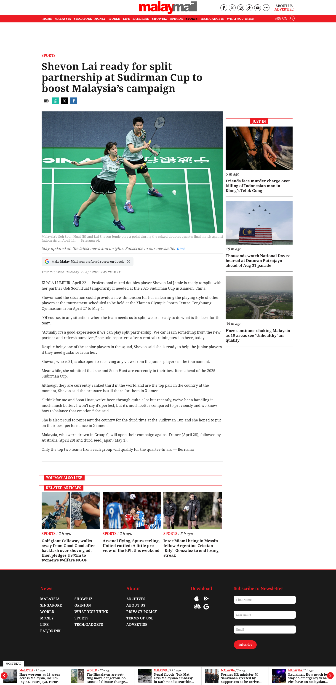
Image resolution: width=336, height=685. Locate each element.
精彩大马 (281, 18)
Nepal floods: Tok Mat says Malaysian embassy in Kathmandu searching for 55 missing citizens (173, 678)
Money (47, 618)
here (181, 248)
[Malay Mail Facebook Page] (224, 8)
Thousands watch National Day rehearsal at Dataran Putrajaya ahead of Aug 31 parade (259, 261)
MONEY (100, 18)
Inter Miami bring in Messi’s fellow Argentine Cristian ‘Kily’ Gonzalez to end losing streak (191, 548)
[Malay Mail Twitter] (232, 8)
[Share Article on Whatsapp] (55, 103)
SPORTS (191, 18)
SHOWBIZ (159, 18)
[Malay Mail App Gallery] (197, 610)
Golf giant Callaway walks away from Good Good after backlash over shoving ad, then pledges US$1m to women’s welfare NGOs (68, 550)
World (92, 670)
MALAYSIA (63, 18)
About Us (284, 6)
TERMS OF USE (139, 618)
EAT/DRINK (141, 18)
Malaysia (26, 670)
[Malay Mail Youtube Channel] (257, 8)
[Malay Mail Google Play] (206, 602)
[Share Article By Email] (46, 103)
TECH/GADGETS (212, 18)
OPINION (176, 18)
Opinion (83, 605)
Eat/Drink (50, 631)
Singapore (51, 605)
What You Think (240, 18)
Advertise (284, 9)
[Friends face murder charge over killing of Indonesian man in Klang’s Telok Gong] (259, 148)
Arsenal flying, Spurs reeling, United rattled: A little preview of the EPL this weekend (131, 546)
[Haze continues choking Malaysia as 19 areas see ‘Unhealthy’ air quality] (259, 297)
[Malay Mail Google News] (206, 610)
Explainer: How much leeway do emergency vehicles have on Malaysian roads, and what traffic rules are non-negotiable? (309, 678)
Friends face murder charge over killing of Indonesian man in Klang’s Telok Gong (258, 186)
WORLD (114, 18)
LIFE (126, 18)
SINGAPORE (83, 18)
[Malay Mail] (168, 13)
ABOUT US (135, 605)
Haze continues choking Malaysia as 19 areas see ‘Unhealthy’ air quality (258, 335)
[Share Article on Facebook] (73, 103)
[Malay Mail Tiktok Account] (249, 8)
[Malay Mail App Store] (196, 602)
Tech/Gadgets (89, 625)
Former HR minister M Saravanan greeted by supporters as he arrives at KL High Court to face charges (240, 678)
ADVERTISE (136, 625)
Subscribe (245, 644)
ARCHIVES (135, 599)
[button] (128, 261)
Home (47, 18)
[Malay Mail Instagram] (241, 8)
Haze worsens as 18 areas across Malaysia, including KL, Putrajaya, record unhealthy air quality (39, 678)
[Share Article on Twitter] (64, 103)
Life (44, 625)
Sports (49, 55)
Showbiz (84, 599)
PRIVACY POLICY (141, 612)
